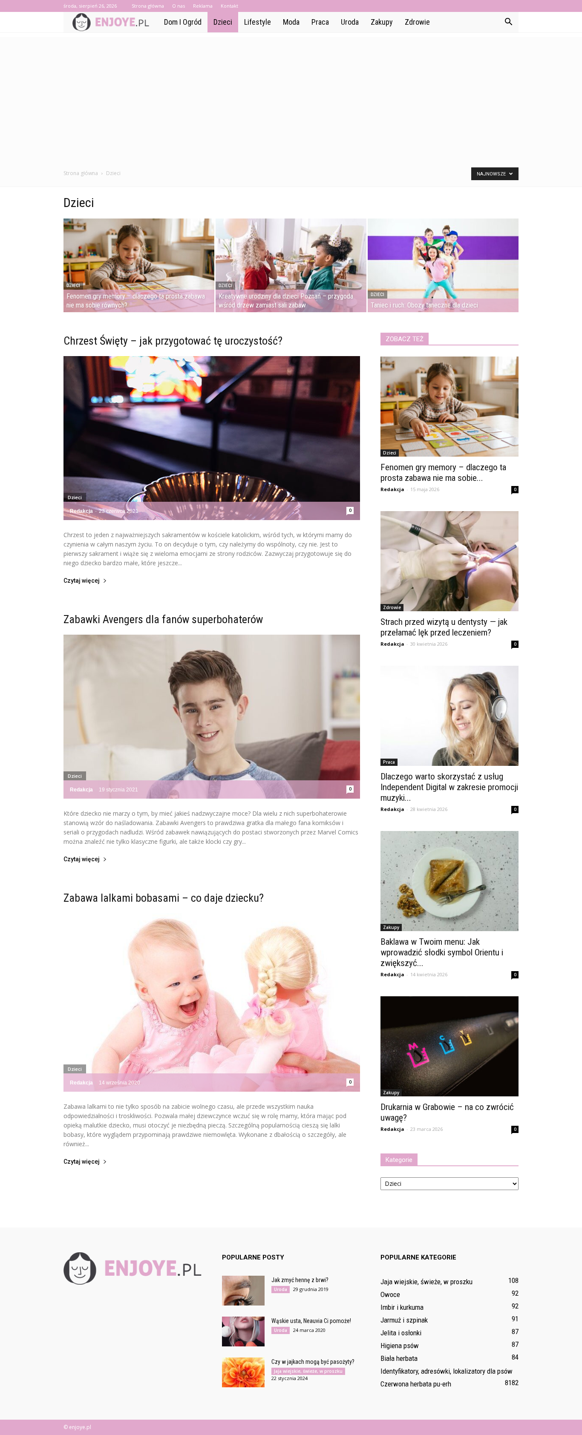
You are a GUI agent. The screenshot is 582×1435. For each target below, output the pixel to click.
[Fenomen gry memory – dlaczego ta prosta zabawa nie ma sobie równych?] (138, 265)
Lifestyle (257, 21)
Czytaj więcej (81, 581)
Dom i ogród (183, 21)
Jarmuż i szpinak (404, 1320)
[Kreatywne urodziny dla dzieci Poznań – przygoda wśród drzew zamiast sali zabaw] (291, 265)
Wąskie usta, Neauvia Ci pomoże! (311, 1320)
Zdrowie (417, 21)
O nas (178, 6)
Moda (291, 21)
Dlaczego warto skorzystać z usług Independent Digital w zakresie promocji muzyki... (449, 787)
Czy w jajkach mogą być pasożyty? (312, 1361)
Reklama (203, 6)
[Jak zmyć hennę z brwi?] (243, 1291)
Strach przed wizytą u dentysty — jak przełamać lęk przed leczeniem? (443, 627)
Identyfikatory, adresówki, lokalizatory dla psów (446, 1371)
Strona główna (148, 6)
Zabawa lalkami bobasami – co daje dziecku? (163, 897)
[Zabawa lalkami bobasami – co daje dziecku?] (211, 1002)
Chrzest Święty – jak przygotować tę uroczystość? (172, 340)
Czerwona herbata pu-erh (415, 1384)
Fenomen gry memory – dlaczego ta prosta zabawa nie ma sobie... (443, 472)
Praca (320, 21)
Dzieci (222, 21)
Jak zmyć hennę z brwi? (299, 1280)
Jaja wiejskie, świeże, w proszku (308, 1371)
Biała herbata (399, 1358)
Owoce (390, 1294)
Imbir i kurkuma (402, 1307)
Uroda (350, 21)
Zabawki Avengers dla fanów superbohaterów (163, 619)
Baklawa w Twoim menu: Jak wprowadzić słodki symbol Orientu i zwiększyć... (441, 952)
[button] (508, 22)
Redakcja (81, 511)
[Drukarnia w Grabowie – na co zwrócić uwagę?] (449, 1046)
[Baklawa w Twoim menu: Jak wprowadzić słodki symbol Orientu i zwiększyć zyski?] (449, 881)
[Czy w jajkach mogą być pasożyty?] (243, 1372)
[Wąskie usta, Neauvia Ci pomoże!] (243, 1331)
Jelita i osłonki (400, 1333)
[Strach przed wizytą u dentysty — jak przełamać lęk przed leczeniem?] (449, 561)
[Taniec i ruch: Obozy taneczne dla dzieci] (443, 265)
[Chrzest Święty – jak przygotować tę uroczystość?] (211, 438)
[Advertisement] (291, 96)
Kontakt (229, 6)
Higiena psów (399, 1345)
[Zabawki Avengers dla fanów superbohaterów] (211, 717)
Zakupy (382, 21)
